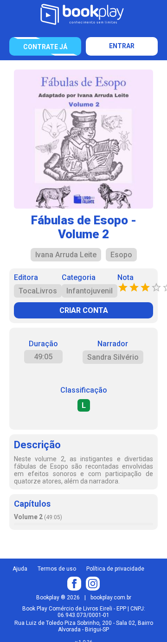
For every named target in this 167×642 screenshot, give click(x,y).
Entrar (122, 46)
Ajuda (20, 569)
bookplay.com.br (110, 597)
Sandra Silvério (113, 357)
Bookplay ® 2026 (58, 597)
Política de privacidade (115, 569)
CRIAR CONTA (83, 310)
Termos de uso (57, 569)
